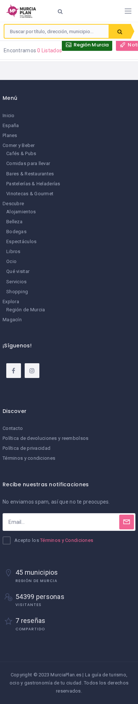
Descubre (13, 203)
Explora (11, 301)
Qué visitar (17, 271)
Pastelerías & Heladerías (33, 183)
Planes (10, 135)
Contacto (13, 428)
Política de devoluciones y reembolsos (45, 438)
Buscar (120, 31)
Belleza (14, 221)
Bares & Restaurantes (30, 173)
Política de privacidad (26, 448)
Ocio (11, 261)
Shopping (17, 291)
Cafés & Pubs (21, 153)
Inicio (9, 115)
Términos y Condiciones (66, 540)
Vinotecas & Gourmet (29, 193)
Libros (13, 251)
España (11, 125)
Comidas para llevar (28, 163)
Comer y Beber (19, 145)
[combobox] (56, 31)
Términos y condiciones (29, 458)
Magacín (12, 319)
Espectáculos (21, 241)
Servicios (16, 281)
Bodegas (16, 231)
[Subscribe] (126, 522)
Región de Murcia (25, 309)
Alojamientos (21, 211)
